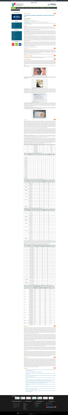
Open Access (25, 405)
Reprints (25, 408)
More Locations (25, 409)
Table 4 (51, 142)
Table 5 (46, 242)
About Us (25, 403)
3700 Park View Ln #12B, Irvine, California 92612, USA (28, 0)
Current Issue (13, 26)
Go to (54, 13)
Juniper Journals (19, 0)
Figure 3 (45, 92)
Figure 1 (28, 66)
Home (51, 10)
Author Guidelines (26, 404)
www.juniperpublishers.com (50, 405)
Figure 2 (27, 78)
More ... (16, 407)
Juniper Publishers (15, 0)
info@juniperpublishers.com (50, 404)
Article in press (14, 24)
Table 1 (37, 141)
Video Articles (25, 407)
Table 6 (49, 243)
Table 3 (25, 142)
